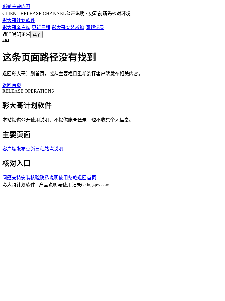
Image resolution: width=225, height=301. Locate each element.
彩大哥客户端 (16, 27)
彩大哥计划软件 (18, 20)
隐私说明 (49, 177)
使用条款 (68, 177)
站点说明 (54, 148)
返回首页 (11, 85)
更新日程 (41, 27)
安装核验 (30, 177)
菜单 (36, 35)
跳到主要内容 (16, 6)
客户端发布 (14, 148)
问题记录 (95, 27)
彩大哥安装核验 (68, 27)
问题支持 (11, 177)
